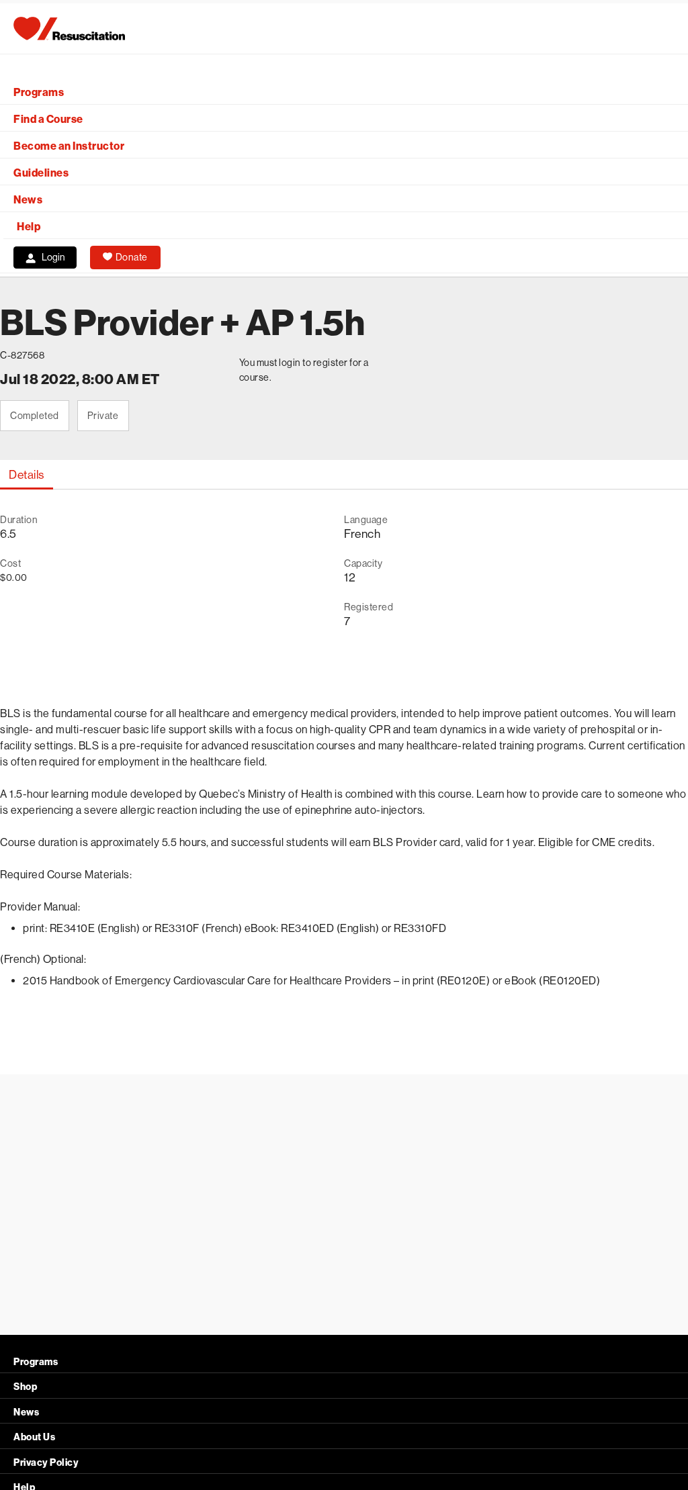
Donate (132, 257)
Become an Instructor (68, 146)
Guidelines (41, 173)
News (27, 199)
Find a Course (48, 119)
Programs (38, 92)
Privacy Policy (46, 1463)
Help (28, 226)
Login (53, 257)
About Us (34, 1437)
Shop (25, 1387)
